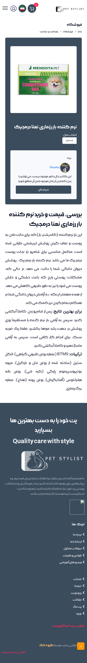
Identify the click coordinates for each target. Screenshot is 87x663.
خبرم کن (43, 190)
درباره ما (77, 535)
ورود (79, 614)
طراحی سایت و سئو (14, 652)
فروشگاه (68, 31)
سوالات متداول (73, 548)
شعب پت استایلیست (68, 625)
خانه (80, 31)
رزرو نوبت (76, 593)
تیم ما (78, 586)
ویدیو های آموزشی (70, 562)
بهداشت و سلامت (49, 31)
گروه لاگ (46, 645)
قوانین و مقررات (72, 555)
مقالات (77, 600)
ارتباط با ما (76, 542)
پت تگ (77, 607)
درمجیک (54, 167)
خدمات (77, 579)
